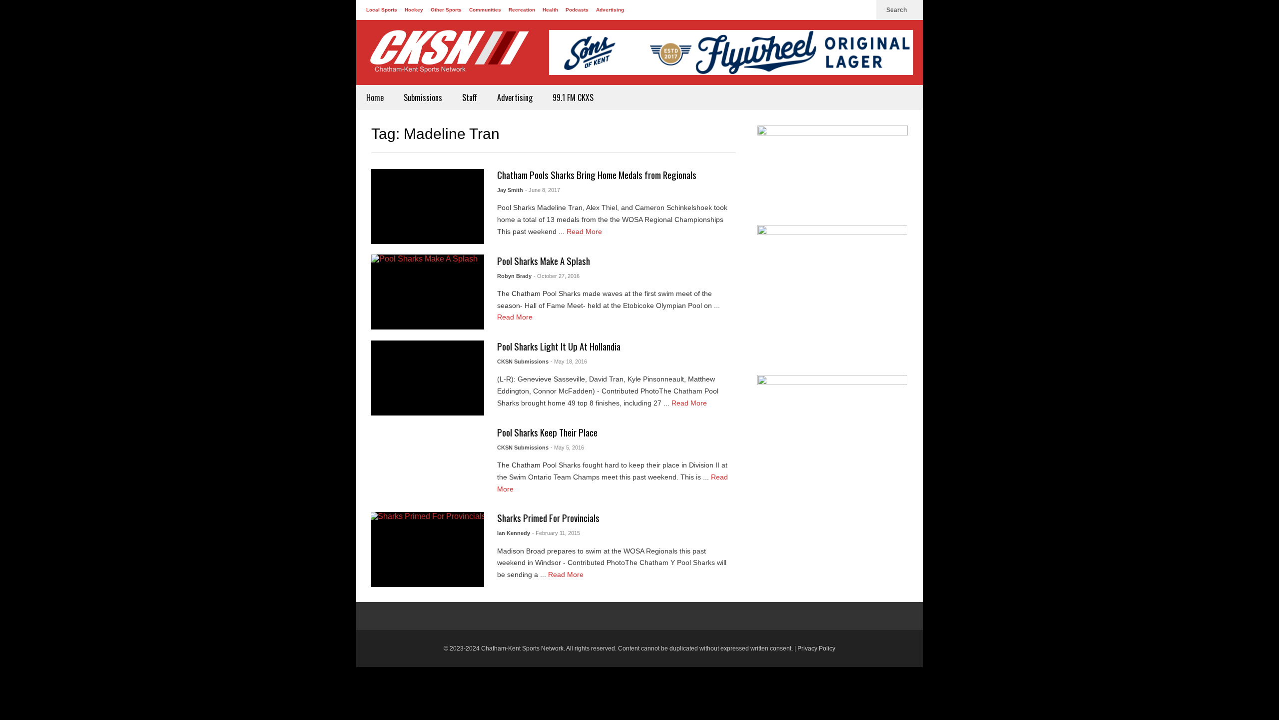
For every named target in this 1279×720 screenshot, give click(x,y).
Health (550, 9)
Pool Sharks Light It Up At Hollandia (559, 346)
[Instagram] (863, 10)
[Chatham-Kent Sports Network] (447, 56)
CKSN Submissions (523, 361)
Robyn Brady (514, 276)
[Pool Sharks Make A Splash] (427, 292)
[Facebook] (831, 10)
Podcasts (577, 9)
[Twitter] (847, 10)
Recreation (522, 9)
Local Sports (381, 9)
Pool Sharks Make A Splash (543, 261)
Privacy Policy (816, 648)
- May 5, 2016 (567, 447)
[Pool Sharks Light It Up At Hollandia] (427, 378)
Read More (585, 232)
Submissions (423, 98)
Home (375, 98)
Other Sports (446, 9)
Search (897, 10)
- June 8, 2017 (542, 190)
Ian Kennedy (513, 533)
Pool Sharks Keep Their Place (547, 432)
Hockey (414, 9)
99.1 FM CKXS (573, 98)
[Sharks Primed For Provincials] (427, 549)
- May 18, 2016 (569, 361)
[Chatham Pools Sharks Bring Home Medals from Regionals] (427, 206)
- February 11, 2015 (556, 533)
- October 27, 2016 (557, 276)
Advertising (610, 9)
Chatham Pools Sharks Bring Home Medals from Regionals (596, 175)
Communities (485, 9)
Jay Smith (510, 190)
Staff (469, 98)
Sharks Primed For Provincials (548, 517)
